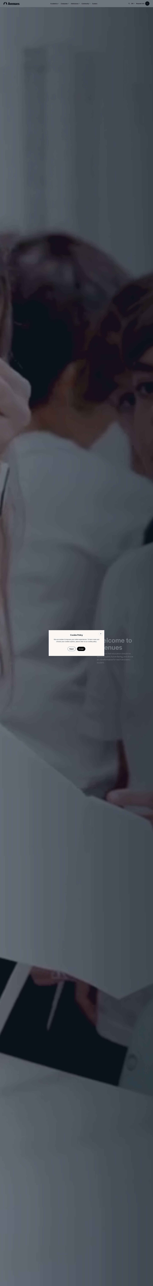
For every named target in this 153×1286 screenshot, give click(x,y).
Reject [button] (72, 649)
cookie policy (92, 641)
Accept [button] (81, 649)
